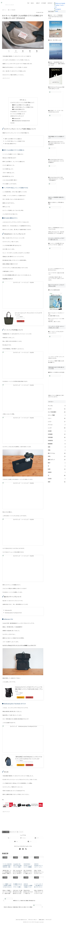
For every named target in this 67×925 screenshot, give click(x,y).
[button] (37, 51)
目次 (21, 100)
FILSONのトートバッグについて (18, 111)
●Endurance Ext (16, 118)
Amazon (20, 697)
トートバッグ (20, 831)
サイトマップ (48, 919)
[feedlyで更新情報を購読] (23, 849)
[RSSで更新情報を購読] (26, 849)
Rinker (21, 316)
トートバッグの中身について (18, 114)
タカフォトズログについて (21, 919)
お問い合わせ (41, 919)
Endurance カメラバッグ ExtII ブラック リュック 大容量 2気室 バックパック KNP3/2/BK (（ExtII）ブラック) (29, 689)
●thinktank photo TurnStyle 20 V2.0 (21, 120)
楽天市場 (20, 321)
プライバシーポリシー (32, 919)
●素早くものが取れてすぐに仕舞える (21, 105)
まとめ (12, 123)
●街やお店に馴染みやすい (18, 109)
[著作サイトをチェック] (20, 849)
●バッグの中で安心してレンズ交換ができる (22, 107)
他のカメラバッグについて (17, 116)
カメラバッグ (13, 831)
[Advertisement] (12, 87)
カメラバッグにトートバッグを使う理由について (22, 102)
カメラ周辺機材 (6, 831)
